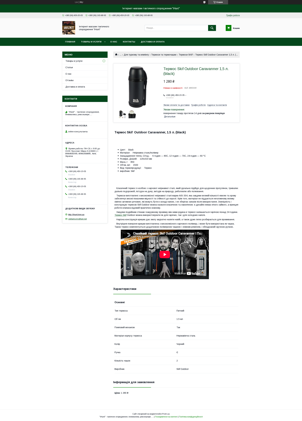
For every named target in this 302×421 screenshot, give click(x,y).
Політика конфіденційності (191, 417)
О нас (113, 42)
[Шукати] (212, 28)
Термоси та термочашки (163, 54)
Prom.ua (166, 414)
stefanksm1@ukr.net (77, 219)
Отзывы (69, 80)
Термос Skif (120, 215)
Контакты (129, 42)
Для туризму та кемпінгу (136, 54)
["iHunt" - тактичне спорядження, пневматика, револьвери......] (68, 33)
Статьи (69, 67)
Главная (70, 42)
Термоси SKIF (186, 54)
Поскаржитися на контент (166, 417)
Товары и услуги (91, 42)
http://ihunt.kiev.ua (76, 214)
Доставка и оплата (153, 42)
